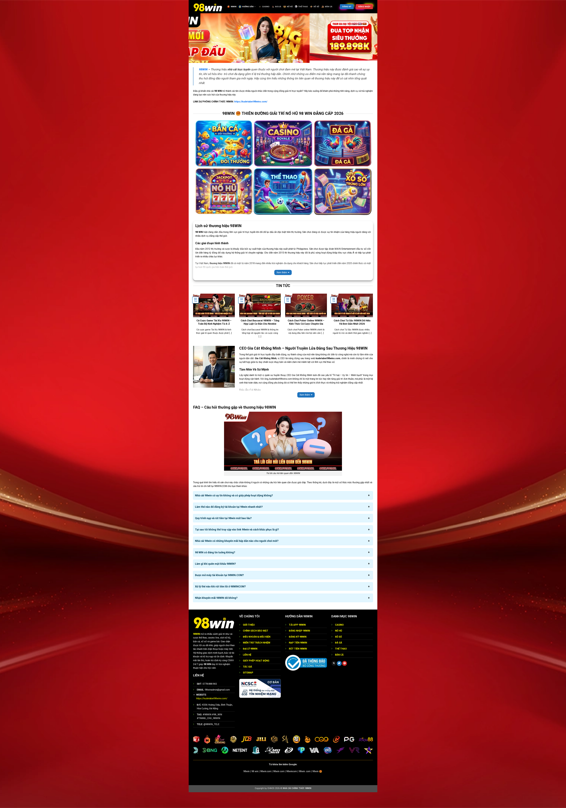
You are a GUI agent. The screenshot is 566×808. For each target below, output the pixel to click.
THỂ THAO (303, 6)
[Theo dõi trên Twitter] (339, 679)
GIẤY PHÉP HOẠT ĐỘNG (256, 676)
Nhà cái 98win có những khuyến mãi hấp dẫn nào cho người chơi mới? (236, 556)
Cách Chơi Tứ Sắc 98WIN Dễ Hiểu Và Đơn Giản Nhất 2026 (352, 338)
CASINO (265, 6)
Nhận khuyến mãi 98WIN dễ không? (216, 613)
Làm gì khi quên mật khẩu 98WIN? (215, 579)
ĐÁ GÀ (278, 6)
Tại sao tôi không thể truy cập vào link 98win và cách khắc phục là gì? (237, 545)
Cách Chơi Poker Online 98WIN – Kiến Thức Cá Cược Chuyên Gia (306, 338)
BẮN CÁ (328, 6)
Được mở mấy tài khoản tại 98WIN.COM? (219, 590)
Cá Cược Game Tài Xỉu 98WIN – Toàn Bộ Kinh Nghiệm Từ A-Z (213, 338)
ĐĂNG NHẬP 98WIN (299, 646)
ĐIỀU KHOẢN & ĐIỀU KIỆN (256, 652)
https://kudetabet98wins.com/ (250, 117)
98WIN (233, 6)
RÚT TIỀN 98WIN (298, 664)
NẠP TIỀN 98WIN (298, 658)
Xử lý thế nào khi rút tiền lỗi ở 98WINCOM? (220, 602)
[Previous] (192, 335)
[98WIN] (208, 6)
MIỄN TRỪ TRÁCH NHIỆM (256, 658)
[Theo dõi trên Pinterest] (344, 679)
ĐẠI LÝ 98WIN (250, 664)
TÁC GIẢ (247, 682)
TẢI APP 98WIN (297, 640)
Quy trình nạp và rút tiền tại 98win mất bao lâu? (223, 533)
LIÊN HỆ (247, 670)
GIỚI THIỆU (249, 640)
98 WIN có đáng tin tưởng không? (215, 568)
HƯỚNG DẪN (248, 6)
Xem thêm (282, 288)
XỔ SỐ (316, 6)
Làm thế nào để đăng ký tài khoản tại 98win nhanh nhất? (229, 522)
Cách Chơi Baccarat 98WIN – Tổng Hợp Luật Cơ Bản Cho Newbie (260, 338)
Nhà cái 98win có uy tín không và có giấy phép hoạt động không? (234, 511)
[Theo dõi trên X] (333, 679)
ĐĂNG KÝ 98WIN (297, 652)
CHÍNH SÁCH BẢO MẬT (255, 646)
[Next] (373, 335)
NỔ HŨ (290, 6)
